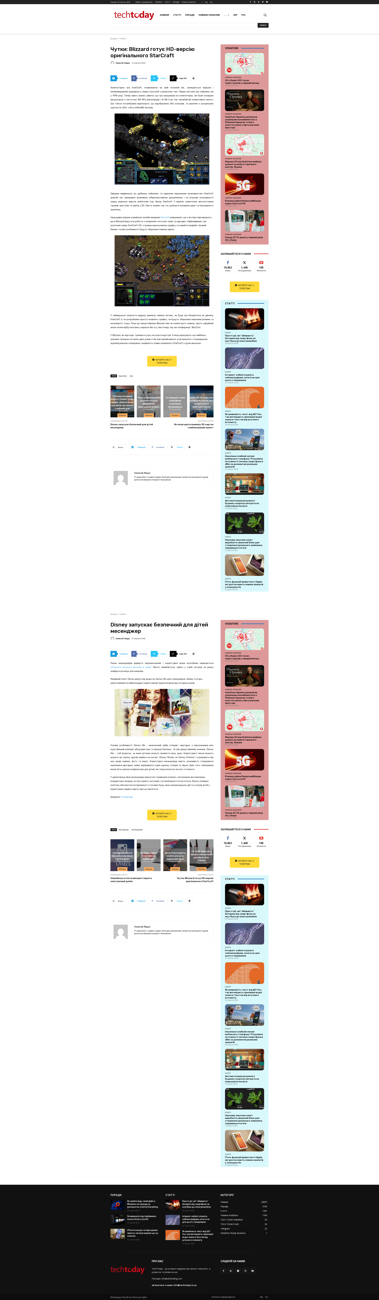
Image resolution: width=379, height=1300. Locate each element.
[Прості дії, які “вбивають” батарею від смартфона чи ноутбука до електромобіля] (244, 319)
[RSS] (231, 1271)
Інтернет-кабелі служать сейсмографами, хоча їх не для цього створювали (242, 378)
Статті (228, 333)
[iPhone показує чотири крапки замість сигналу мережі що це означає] (117, 1234)
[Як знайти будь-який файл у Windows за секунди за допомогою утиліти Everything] (117, 1205)
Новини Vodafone (233, 77)
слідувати (245, 261)
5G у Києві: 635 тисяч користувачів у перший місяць (242, 81)
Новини (122, 38)
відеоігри (123, 376)
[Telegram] (238, 1271)
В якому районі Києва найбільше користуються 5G (243, 202)
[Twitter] (258, 2)
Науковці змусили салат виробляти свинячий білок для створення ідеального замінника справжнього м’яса (243, 544)
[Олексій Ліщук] (112, 63)
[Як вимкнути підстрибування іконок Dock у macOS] (117, 1220)
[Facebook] (250, 2)
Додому (113, 38)
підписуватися (261, 261)
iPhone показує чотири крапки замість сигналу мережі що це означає (142, 1233)
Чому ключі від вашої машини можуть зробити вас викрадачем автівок (148, 402)
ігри (131, 376)
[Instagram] (254, 2)
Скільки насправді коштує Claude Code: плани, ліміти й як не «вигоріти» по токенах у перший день (122, 402)
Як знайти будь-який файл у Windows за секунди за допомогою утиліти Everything (142, 1204)
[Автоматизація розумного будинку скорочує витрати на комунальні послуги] (244, 484)
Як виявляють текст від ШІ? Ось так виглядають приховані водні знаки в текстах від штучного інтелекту (243, 418)
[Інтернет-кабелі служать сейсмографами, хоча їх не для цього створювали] (244, 358)
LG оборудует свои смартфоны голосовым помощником (175, 402)
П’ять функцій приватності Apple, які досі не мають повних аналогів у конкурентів (244, 584)
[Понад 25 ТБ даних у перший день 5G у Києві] (244, 220)
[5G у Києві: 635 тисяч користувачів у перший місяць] (244, 63)
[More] (193, 78)
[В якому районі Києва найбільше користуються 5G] (244, 184)
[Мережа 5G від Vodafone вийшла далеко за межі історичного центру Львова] (244, 145)
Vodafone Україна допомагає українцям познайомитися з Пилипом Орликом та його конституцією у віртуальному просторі (242, 122)
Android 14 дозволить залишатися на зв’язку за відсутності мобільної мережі (201, 402)
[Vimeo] (262, 2)
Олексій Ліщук (123, 63)
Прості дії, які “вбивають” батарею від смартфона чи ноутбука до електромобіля (241, 338)
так (228, 261)
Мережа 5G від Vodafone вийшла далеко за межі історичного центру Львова (243, 164)
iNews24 (164, 217)
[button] (265, 14)
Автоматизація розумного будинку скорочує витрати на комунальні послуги (242, 503)
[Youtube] (267, 2)
